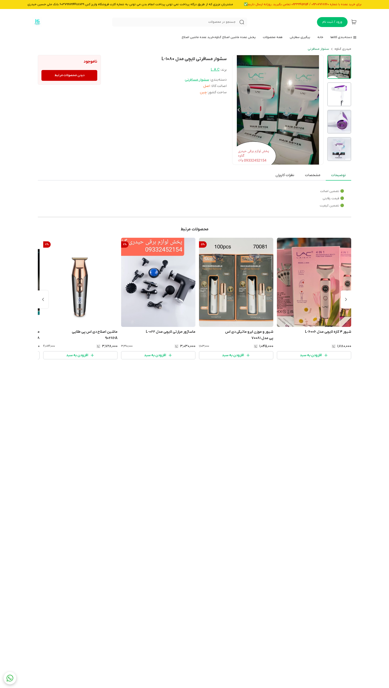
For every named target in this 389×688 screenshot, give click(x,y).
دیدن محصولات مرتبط (69, 75)
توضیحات (338, 175)
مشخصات (312, 175)
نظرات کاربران (285, 175)
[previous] (346, 299)
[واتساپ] (10, 678)
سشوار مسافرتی (318, 49)
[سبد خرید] (354, 22)
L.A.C (215, 70)
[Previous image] (238, 110)
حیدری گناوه (343, 49)
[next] (43, 299)
